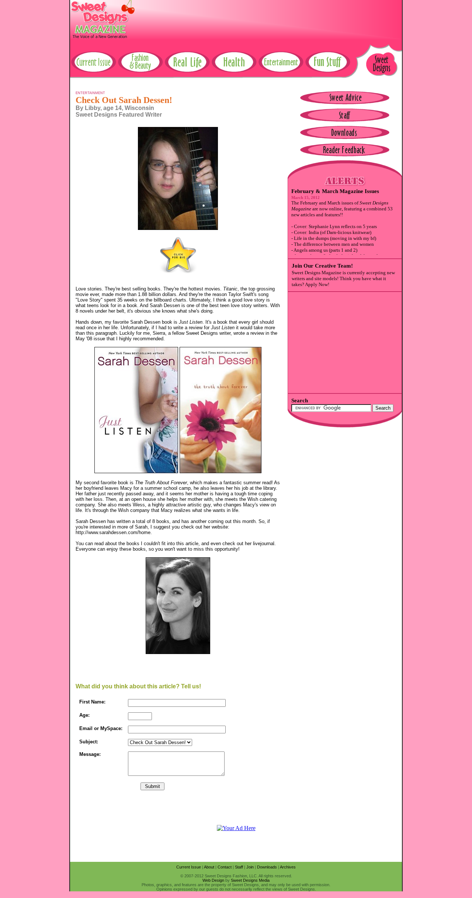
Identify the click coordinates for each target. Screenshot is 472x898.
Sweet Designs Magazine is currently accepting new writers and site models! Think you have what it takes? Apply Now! (343, 278)
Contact (225, 867)
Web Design (213, 880)
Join (250, 867)
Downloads (267, 867)
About (209, 867)
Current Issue (188, 867)
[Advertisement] (267, 16)
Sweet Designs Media (250, 880)
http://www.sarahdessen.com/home (113, 532)
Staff (239, 867)
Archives (288, 867)
